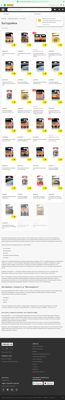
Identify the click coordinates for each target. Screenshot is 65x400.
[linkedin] (12, 389)
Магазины (35, 369)
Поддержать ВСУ (6, 352)
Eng (12, 348)
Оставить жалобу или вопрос (10, 361)
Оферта (34, 351)
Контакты (35, 366)
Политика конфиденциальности (41, 354)
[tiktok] (16, 389)
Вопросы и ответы (7, 359)
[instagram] (7, 389)
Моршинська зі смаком (37, 1)
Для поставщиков (37, 361)
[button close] (63, 1)
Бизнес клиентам (37, 359)
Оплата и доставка (37, 346)
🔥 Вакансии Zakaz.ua (38, 371)
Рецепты (34, 364)
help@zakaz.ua (6, 380)
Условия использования (39, 356)
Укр (2, 348)
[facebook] (3, 389)
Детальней (45, 1)
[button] (53, 5)
